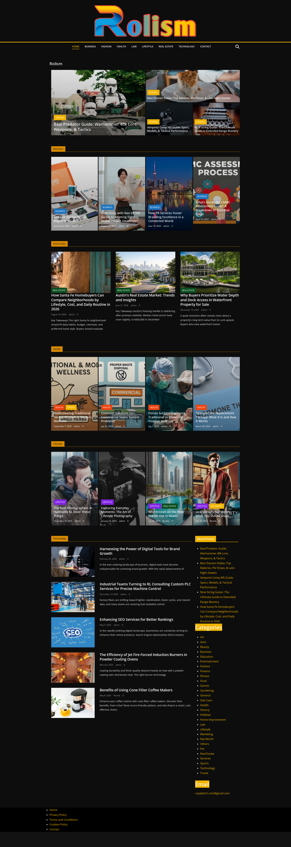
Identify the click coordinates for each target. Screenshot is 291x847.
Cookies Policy (59, 824)
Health (121, 46)
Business (90, 46)
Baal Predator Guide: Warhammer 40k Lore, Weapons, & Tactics (96, 126)
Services (205, 758)
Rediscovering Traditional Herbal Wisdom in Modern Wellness (73, 417)
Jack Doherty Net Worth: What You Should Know (213, 514)
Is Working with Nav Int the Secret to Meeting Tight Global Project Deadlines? (120, 217)
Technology (187, 46)
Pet (202, 749)
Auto (203, 642)
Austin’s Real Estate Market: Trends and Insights (145, 297)
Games (204, 685)
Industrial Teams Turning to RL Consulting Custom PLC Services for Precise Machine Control (145, 586)
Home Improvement (213, 719)
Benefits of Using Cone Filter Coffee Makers (136, 690)
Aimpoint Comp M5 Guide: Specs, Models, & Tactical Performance (168, 129)
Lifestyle (147, 46)
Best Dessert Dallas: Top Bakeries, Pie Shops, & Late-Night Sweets (189, 98)
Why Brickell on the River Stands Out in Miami (166, 514)
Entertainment (209, 661)
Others (204, 744)
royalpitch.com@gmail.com (212, 793)
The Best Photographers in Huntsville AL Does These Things (73, 512)
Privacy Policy (58, 815)
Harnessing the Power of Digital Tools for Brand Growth (140, 551)
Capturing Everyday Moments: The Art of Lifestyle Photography (116, 512)
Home (75, 46)
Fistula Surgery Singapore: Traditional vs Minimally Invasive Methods (167, 417)
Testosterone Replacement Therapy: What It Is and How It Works (216, 417)
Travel (204, 773)
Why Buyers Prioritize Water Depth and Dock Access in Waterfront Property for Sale (209, 300)
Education (206, 656)
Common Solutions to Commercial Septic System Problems (120, 417)
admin (75, 226)
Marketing (206, 734)
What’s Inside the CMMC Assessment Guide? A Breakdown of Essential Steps (213, 208)
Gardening (207, 690)
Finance (205, 671)
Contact (205, 46)
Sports (204, 763)
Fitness (71, 407)
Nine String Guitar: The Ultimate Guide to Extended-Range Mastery (216, 129)
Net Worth (216, 506)
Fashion (106, 46)
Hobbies (205, 715)
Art (202, 637)
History (204, 710)
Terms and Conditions (64, 820)
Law (134, 46)
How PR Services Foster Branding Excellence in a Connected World (165, 217)
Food (203, 681)
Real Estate (166, 46)
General (59, 117)
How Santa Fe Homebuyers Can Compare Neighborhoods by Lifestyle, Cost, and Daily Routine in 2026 (80, 302)
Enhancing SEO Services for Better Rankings (136, 619)
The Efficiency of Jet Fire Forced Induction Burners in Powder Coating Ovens (143, 657)
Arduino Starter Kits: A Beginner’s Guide (70, 219)
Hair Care (206, 700)
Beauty (204, 647)
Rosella (166, 521)
